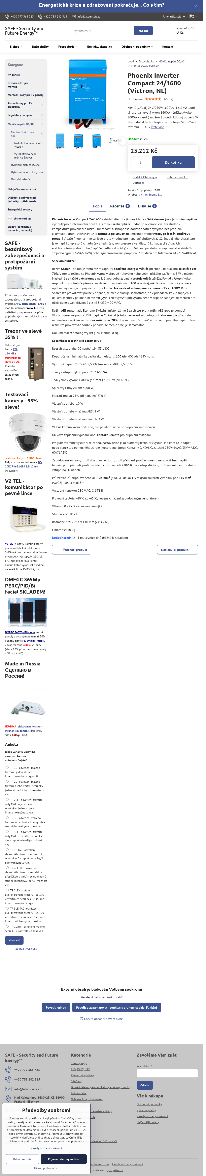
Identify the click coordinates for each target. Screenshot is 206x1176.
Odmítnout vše (22, 1159)
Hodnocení (135, 99)
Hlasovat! (14, 940)
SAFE (17, 304)
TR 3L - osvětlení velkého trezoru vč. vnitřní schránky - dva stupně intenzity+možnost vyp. (25, 822)
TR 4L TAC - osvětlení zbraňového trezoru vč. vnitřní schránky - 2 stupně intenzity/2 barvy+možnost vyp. (24, 856)
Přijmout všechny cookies (63, 1159)
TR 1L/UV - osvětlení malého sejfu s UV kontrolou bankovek (25, 929)
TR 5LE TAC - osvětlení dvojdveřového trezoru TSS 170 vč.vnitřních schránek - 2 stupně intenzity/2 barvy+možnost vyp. (24, 915)
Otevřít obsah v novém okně (103, 1019)
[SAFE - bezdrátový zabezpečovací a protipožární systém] (24, 282)
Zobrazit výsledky (26, 948)
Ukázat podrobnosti (46, 1168)
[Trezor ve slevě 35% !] (35, 363)
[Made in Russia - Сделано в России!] (27, 702)
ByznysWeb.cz (115, 1170)
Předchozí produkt (74, 550)
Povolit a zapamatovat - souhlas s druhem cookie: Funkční (116, 1007)
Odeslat (145, 1085)
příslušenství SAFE (33, 304)
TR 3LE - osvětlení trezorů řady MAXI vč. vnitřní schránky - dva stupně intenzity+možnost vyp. (24, 838)
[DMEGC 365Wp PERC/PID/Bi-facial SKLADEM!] (27, 613)
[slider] (153, 99)
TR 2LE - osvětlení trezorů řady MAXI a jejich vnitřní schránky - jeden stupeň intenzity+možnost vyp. (23, 806)
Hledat (143, 31)
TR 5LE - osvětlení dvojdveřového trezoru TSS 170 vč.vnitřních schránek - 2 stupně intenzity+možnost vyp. (24, 897)
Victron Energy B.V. (150, 194)
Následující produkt (174, 550)
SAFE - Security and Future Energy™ (25, 30)
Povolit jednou (56, 1007)
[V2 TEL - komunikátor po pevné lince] (27, 519)
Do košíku (173, 162)
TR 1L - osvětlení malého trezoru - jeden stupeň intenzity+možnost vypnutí (22, 772)
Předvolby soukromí (97, 1164)
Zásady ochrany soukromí (127, 1164)
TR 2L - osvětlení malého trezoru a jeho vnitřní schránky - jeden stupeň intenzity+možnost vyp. (25, 788)
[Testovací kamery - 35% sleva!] (28, 433)
